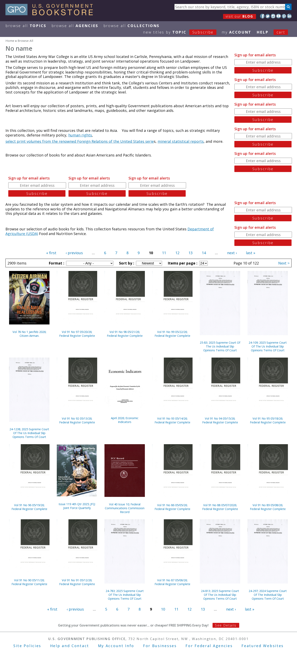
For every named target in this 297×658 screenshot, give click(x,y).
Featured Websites (262, 645)
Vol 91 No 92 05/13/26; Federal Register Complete (77, 420)
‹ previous (74, 252)
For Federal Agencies (209, 645)
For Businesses (160, 645)
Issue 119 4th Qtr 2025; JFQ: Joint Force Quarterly (77, 506)
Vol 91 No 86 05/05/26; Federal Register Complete (172, 507)
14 (204, 252)
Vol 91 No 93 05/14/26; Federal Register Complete (172, 420)
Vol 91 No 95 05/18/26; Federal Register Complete (268, 420)
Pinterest (284, 16)
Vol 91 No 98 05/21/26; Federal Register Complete (125, 334)
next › (232, 252)
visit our (239, 16)
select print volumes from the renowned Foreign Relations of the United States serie (79, 141)
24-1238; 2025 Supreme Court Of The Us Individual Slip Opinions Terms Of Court (29, 433)
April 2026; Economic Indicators (124, 420)
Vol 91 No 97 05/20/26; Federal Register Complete (77, 334)
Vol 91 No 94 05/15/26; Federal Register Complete (220, 420)
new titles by (178, 32)
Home (9, 41)
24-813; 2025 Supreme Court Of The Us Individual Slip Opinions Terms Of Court (220, 594)
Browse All (25, 25)
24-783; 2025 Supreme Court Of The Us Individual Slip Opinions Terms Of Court (125, 594)
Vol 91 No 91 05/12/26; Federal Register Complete (77, 582)
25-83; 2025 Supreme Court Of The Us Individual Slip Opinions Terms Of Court (220, 346)
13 (191, 252)
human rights (80, 135)
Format (56, 263)
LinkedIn (289, 16)
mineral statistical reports (181, 141)
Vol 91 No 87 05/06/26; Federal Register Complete (172, 582)
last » (250, 252)
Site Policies (27, 645)
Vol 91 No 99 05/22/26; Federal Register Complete (172, 334)
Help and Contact (69, 645)
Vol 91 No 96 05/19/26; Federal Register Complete (29, 507)
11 (164, 252)
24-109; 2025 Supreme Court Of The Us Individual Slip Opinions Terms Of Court (268, 346)
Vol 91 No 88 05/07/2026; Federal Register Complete (220, 507)
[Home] (51, 14)
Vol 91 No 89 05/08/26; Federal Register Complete (268, 507)
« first (51, 252)
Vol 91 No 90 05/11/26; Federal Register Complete (29, 582)
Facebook (262, 16)
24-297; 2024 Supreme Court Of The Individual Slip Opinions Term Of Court (268, 594)
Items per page (182, 263)
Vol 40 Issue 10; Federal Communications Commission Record (124, 508)
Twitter (267, 16)
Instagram (273, 16)
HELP (263, 32)
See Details (225, 625)
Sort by (126, 263)
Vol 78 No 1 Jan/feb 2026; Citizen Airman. (29, 334)
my (236, 32)
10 (163, 609)
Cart (281, 32)
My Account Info (116, 645)
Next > (284, 263)
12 (177, 252)
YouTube (278, 16)
